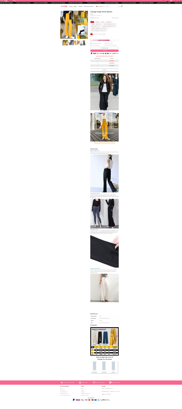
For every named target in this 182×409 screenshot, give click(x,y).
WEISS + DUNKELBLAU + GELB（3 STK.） (98, 30)
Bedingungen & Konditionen (85, 393)
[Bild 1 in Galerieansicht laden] (65, 42)
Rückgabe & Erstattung (85, 395)
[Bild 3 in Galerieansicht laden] (77, 42)
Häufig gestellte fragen (64, 391)
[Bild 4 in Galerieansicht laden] (83, 42)
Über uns (61, 388)
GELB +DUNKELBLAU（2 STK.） (110, 24)
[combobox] (112, 6)
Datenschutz (83, 391)
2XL (104, 34)
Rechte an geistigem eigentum (65, 395)
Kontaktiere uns (62, 390)
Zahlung (82, 388)
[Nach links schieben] (61, 43)
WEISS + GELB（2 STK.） (95, 26)
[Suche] (118, 6)
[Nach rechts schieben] (87, 43)
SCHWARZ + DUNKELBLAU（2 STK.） (109, 26)
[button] (75, 6)
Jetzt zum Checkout (104, 51)
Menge (91, 36)
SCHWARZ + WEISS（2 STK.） (96, 24)
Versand (91, 15)
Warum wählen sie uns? (64, 393)
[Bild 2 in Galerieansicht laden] (71, 42)
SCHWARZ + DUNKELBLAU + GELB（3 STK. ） (99, 28)
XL (100, 34)
